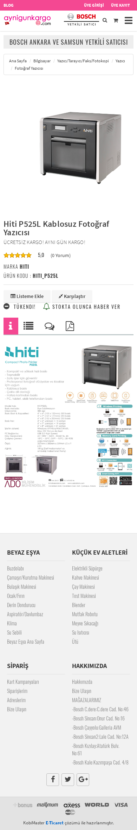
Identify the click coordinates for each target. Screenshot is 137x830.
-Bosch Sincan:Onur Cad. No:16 (98, 718)
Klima (12, 623)
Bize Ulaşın (16, 709)
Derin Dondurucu (21, 605)
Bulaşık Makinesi (21, 586)
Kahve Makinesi (85, 577)
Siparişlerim (17, 690)
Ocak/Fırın (16, 595)
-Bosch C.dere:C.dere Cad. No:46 (100, 709)
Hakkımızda (82, 681)
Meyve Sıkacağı (85, 623)
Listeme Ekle (29, 296)
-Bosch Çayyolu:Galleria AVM (96, 727)
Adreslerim (16, 700)
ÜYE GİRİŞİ (94, 5)
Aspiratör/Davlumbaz (25, 614)
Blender (78, 605)
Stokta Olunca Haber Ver (85, 306)
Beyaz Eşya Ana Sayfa (25, 641)
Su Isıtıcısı (80, 632)
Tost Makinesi (84, 595)
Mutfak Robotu (85, 614)
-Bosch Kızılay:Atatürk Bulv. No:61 (95, 749)
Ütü (75, 641)
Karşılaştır (74, 296)
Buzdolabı (15, 568)
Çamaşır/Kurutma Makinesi (30, 577)
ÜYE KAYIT (120, 5)
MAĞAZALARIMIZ (86, 700)
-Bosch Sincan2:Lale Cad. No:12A (100, 736)
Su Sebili (14, 632)
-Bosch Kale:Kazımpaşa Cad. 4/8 (100, 762)
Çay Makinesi (83, 586)
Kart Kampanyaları (23, 681)
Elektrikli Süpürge (87, 568)
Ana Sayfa (18, 60)
